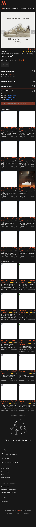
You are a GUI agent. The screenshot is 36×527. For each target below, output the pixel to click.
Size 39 (12, 161)
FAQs (2, 474)
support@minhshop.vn (11, 462)
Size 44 (14, 128)
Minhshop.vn (8, 94)
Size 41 (14, 188)
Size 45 (30, 353)
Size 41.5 (7, 310)
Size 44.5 (31, 310)
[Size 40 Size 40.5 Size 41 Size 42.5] (9, 179)
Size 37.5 (24, 131)
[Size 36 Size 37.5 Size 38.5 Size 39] (9, 149)
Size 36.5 (29, 128)
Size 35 (4, 340)
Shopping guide (5, 486)
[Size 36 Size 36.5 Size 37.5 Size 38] (27, 119)
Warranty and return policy (8, 492)
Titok (18, 513)
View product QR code (8, 77)
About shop (4, 501)
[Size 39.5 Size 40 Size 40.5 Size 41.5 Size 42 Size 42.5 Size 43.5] (9, 392)
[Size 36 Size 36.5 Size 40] (9, 239)
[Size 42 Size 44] (27, 239)
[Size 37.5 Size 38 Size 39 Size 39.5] (27, 392)
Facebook (26, 513)
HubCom (18, 510)
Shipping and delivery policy (8, 489)
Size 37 (6, 343)
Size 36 (24, 128)
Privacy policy (5, 472)
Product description (18, 81)
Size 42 (12, 218)
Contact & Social (18, 91)
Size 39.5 (11, 343)
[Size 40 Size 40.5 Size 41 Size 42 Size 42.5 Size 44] (27, 362)
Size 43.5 (12, 407)
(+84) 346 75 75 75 (11, 454)
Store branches (5, 477)
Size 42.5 (4, 128)
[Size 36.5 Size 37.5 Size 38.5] (27, 179)
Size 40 (4, 188)
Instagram (9, 513)
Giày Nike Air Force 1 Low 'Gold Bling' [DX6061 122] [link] (19, 8)
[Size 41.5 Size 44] (9, 301)
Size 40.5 (9, 188)
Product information (18, 71)
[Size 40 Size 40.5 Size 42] (27, 271)
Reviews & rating (18, 86)
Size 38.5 (6, 161)
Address (7, 458)
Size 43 (10, 128)
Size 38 (30, 131)
